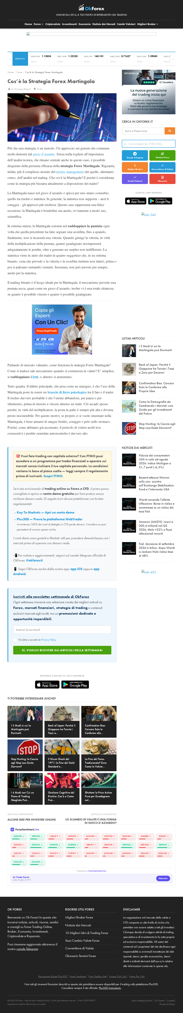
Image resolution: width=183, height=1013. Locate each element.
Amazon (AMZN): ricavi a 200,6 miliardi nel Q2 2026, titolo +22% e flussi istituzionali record (156, 527)
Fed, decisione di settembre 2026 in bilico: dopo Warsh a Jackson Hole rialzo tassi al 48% (157, 550)
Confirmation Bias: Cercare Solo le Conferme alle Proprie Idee (156, 387)
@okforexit (34, 560)
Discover (163, 878)
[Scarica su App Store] (47, 684)
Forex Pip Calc (137, 976)
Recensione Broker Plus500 (52, 976)
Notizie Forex (162, 157)
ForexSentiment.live (97, 871)
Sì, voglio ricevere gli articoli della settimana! (62, 650)
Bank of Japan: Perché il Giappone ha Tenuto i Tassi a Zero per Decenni (156, 368)
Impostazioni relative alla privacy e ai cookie (27, 1004)
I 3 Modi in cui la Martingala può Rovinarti (155, 348)
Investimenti (69, 24)
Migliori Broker (146, 24)
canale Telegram (27, 949)
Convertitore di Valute (162, 169)
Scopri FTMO (52, 476)
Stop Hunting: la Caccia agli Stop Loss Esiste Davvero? (157, 426)
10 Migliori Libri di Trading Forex (86, 933)
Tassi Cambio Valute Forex (82, 940)
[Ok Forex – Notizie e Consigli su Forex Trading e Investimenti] (91, 8)
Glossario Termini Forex (80, 956)
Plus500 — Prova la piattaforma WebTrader (49, 519)
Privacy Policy (48, 640)
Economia (85, 24)
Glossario (162, 181)
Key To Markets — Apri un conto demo (45, 512)
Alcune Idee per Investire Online (32, 819)
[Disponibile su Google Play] (75, 684)
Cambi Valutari (126, 24)
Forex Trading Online (142, 1000)
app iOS (76, 569)
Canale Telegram (135, 157)
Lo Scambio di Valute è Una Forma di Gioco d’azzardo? (91, 821)
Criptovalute (52, 24)
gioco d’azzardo (44, 154)
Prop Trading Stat (98, 976)
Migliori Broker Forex (79, 917)
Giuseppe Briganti (22, 88)
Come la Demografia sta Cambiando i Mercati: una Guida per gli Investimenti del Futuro (156, 407)
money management (70, 171)
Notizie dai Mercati (103, 24)
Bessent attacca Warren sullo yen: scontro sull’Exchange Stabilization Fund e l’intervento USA (156, 483)
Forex (37, 24)
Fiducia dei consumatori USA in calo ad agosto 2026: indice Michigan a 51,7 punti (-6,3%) (155, 461)
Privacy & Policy (167, 1004)
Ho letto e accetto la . (37, 640)
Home (28, 24)
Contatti (170, 1000)
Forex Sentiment (78, 976)
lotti (35, 376)
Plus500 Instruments (110, 988)
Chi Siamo (159, 1000)
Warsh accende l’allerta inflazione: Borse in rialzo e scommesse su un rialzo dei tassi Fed (156, 505)
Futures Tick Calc (118, 976)
